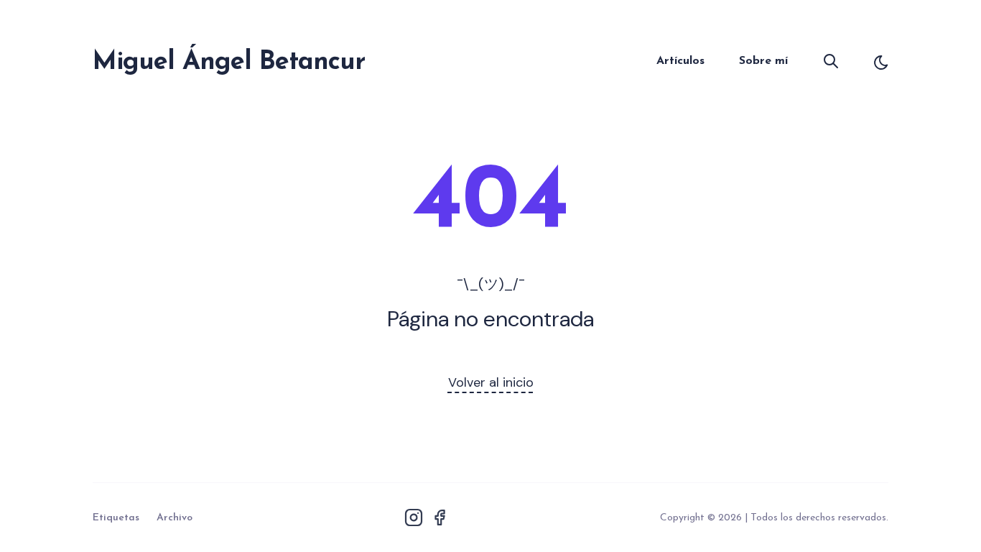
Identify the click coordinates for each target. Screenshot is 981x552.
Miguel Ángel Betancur (229, 62)
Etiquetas (116, 517)
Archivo (174, 517)
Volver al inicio (491, 382)
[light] (881, 62)
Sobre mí (763, 61)
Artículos (680, 61)
